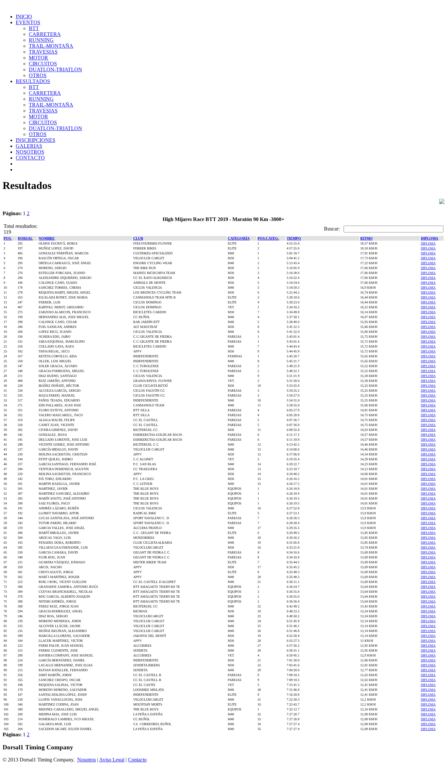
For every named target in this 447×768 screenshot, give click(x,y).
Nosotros (86, 759)
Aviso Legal (111, 759)
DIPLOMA (428, 243)
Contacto (137, 759)
